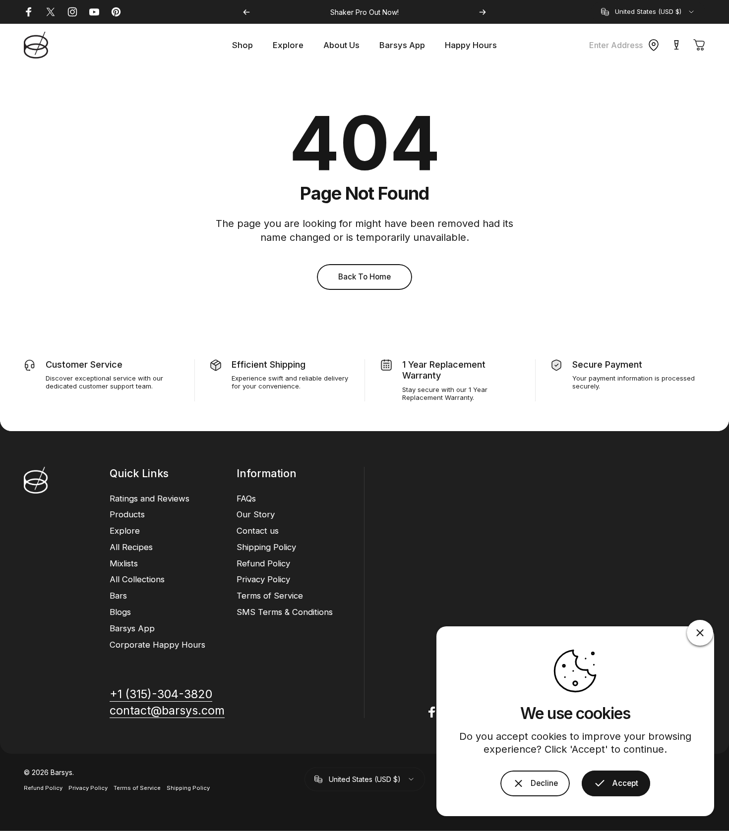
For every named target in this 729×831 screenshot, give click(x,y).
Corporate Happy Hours (157, 645)
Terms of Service (270, 596)
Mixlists (124, 563)
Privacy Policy (263, 579)
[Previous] (246, 12)
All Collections (137, 579)
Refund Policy (263, 563)
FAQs (246, 498)
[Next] (482, 12)
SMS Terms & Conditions (285, 612)
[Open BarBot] (676, 45)
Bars (118, 596)
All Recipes (131, 547)
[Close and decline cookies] (700, 633)
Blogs (120, 612)
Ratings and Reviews (149, 498)
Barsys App (132, 628)
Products (127, 514)
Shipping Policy (266, 547)
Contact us (258, 531)
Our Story (256, 514)
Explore (125, 531)
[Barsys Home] (36, 45)
